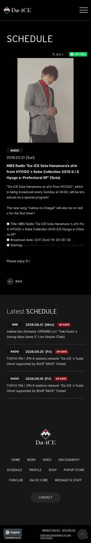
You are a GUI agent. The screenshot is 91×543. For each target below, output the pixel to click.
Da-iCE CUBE (39, 480)
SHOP (53, 470)
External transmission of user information (55, 536)
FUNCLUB (16, 480)
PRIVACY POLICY (51, 530)
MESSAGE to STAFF (68, 480)
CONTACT (45, 497)
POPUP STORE (74, 470)
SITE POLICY (69, 530)
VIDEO (47, 460)
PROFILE (35, 470)
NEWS (31, 460)
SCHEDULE (14, 470)
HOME (15, 460)
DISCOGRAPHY (69, 460)
